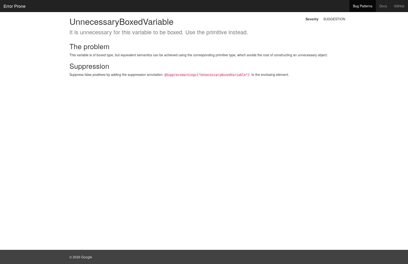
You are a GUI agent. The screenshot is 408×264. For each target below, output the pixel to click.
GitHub (399, 6)
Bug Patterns (362, 6)
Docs (383, 6)
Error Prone (15, 6)
